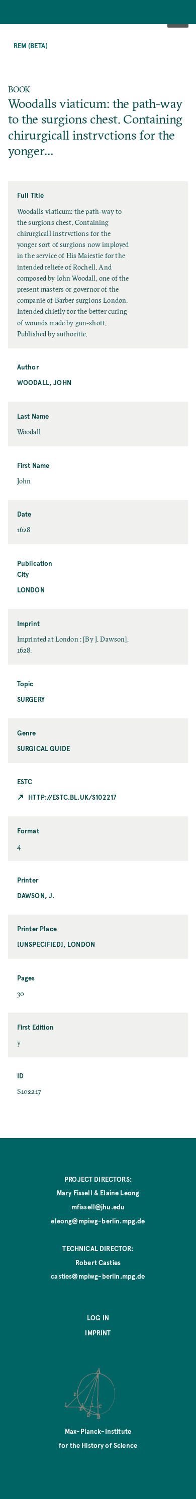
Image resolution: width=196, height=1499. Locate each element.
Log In (98, 1317)
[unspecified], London (56, 944)
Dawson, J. (36, 895)
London (31, 589)
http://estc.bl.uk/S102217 (72, 797)
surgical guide (43, 748)
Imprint (98, 1332)
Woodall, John (44, 382)
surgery (31, 699)
